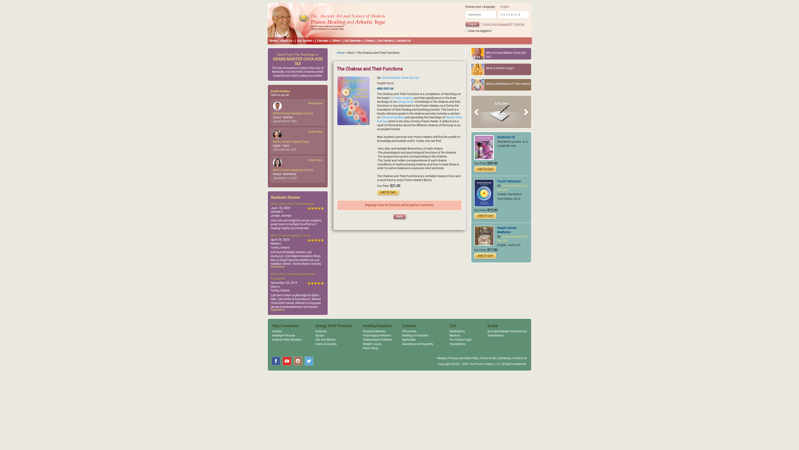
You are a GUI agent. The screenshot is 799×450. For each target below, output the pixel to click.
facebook (276, 361)
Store (336, 40)
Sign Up (520, 24)
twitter (309, 361)
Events (370, 40)
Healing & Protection (415, 335)
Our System (304, 40)
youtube (287, 361)
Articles (277, 331)
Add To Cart (388, 192)
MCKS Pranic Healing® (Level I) (293, 113)
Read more (316, 103)
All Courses (409, 331)
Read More (278, 267)
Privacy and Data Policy (463, 358)
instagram (298, 361)
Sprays (319, 335)
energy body (405, 102)
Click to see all (280, 95)
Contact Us (403, 40)
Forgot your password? (497, 24)
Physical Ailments (374, 331)
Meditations (457, 331)
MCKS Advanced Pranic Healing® (292, 204)
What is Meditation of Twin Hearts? (508, 84)
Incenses (321, 331)
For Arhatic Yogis (460, 339)
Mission (442, 358)
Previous (478, 116)
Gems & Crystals (326, 344)
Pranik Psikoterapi (509, 181)
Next (525, 116)
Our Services (353, 40)
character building (392, 117)
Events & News (280, 91)
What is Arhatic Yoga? (500, 68)
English (504, 7)
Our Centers (385, 40)
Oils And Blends (325, 339)
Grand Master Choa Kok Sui (400, 78)
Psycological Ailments (377, 335)
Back (399, 216)
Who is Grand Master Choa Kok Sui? (506, 55)
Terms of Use (488, 358)
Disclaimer (504, 358)
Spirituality (409, 339)
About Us (286, 40)
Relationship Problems (377, 339)
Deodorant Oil (506, 137)
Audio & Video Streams (286, 339)
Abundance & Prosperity (417, 344)
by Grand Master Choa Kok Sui (507, 331)
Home (273, 40)
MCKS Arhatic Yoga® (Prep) (291, 142)
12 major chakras (402, 98)
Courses (322, 40)
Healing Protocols (283, 335)
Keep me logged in (480, 31)
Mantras (454, 335)
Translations (457, 344)
